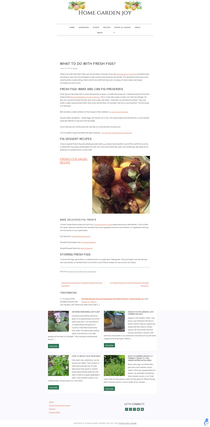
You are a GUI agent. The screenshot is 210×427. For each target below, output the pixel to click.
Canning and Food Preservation (77, 271)
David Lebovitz (86, 248)
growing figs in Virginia (125, 74)
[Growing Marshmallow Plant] (58, 322)
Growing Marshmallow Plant (86, 312)
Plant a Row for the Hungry (60, 405)
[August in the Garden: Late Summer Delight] (114, 322)
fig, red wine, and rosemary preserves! (117, 133)
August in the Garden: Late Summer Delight (141, 313)
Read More (53, 346)
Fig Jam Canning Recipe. (118, 112)
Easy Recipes (92, 271)
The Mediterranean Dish (80, 236)
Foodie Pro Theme (127, 423)
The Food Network (88, 242)
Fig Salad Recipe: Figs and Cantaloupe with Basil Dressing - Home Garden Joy (112, 299)
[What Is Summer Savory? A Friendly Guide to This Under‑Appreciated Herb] (114, 366)
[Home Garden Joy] (105, 22)
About (51, 402)
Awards (52, 409)
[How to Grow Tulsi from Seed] (58, 366)
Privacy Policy (54, 412)
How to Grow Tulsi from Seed (86, 356)
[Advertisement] (105, 48)
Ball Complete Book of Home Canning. (85, 97)
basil (105, 144)
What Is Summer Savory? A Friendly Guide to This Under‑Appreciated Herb (140, 358)
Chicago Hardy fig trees (103, 224)
